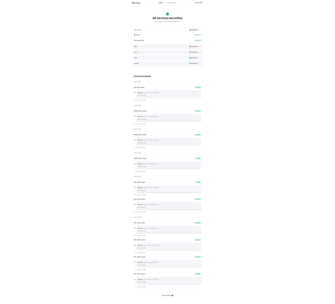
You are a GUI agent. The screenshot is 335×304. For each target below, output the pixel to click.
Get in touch (198, 2)
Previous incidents (171, 2)
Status (161, 2)
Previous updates (167, 295)
